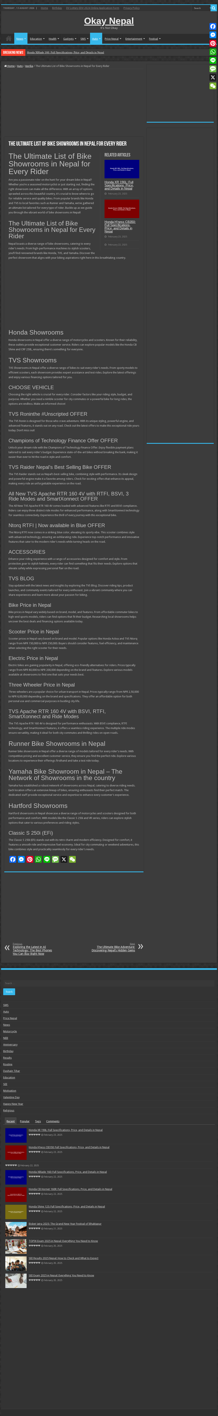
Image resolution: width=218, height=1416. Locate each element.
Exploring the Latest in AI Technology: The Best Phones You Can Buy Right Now (32, 948)
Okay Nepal (109, 21)
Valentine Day (11, 1097)
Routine (7, 1064)
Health (52, 38)
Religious (8, 1110)
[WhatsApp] (213, 52)
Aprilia (29, 66)
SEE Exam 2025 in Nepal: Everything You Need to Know (61, 1275)
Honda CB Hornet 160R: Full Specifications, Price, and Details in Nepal (70, 1189)
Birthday (57, 8)
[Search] (214, 8)
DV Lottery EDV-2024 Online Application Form (92, 8)
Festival (153, 38)
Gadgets (68, 38)
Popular (25, 1121)
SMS (83, 38)
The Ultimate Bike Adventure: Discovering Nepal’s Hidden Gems (113, 947)
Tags (38, 1121)
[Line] (213, 60)
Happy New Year (13, 1103)
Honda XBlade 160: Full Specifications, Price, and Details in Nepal (65, 52)
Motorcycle (10, 1031)
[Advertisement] (73, 103)
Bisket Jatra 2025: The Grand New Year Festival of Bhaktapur (65, 1223)
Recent (11, 1121)
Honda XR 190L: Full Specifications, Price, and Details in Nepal (119, 185)
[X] (213, 77)
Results (7, 1057)
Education (36, 38)
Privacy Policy (131, 8)
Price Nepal (112, 38)
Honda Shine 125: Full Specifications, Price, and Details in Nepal (67, 1206)
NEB (5, 1038)
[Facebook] (213, 26)
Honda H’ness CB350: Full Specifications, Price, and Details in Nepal (120, 226)
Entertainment (133, 38)
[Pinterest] (213, 43)
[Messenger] (213, 35)
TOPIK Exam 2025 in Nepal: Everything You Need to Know (63, 1241)
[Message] (213, 69)
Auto (95, 38)
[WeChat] (213, 86)
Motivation (9, 1090)
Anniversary (10, 1044)
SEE (5, 1084)
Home (44, 8)
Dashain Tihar (11, 1071)
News (19, 38)
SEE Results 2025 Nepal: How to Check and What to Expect (63, 1258)
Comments (52, 1121)
